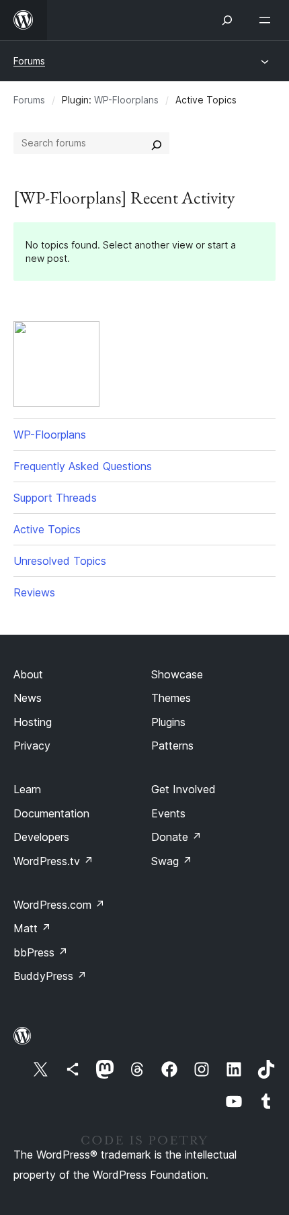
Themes (171, 698)
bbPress (40, 952)
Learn (27, 789)
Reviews (34, 592)
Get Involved (183, 789)
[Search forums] (156, 143)
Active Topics (47, 529)
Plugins (168, 722)
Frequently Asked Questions (82, 466)
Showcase (177, 674)
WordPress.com (59, 904)
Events (168, 813)
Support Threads (55, 497)
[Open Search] (227, 20)
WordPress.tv (53, 861)
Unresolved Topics (59, 561)
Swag (171, 861)
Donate (176, 837)
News (27, 698)
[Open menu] (267, 20)
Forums (29, 60)
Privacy (31, 745)
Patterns (172, 745)
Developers (41, 837)
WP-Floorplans (126, 99)
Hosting (32, 722)
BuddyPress (50, 976)
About (28, 674)
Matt (32, 928)
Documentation (51, 813)
